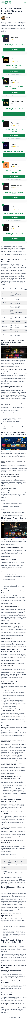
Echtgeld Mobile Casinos (15, 907)
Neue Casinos (4, 282)
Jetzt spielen (14, 49)
